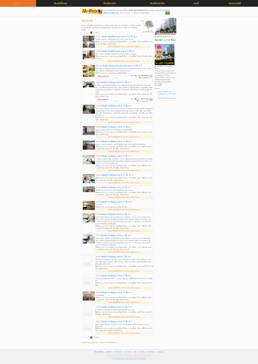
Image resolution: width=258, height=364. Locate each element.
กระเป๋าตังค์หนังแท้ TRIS (118, 359)
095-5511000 (145, 99)
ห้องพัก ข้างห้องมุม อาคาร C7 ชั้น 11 (116, 307)
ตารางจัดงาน (141, 352)
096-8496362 (145, 75)
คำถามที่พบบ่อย (151, 352)
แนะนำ (128, 13)
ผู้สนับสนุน (160, 352)
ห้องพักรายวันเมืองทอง (140, 359)
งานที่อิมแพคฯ (136, 13)
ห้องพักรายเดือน (157, 3)
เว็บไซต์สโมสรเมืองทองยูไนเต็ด (167, 98)
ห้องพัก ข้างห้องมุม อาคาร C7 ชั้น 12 (116, 201)
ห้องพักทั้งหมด (60, 3)
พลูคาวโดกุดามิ (129, 359)
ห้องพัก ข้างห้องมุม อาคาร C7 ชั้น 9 (115, 256)
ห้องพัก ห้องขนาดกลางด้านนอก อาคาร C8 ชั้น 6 (121, 65)
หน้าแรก (18, 3)
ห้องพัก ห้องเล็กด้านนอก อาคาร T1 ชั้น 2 (117, 51)
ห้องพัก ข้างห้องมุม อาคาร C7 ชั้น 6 (116, 156)
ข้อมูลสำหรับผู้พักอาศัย (164, 92)
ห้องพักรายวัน (109, 3)
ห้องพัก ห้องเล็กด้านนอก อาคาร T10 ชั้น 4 (118, 36)
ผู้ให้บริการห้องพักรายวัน (111, 13)
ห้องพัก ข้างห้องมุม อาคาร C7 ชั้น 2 (116, 141)
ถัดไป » (98, 32)
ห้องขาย (122, 13)
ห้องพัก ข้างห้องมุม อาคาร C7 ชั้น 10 (116, 175)
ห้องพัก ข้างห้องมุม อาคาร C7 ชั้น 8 (116, 127)
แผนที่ (196, 3)
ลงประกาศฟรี (235, 3)
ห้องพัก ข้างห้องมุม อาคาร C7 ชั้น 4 (115, 82)
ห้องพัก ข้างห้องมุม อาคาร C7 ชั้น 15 (116, 321)
